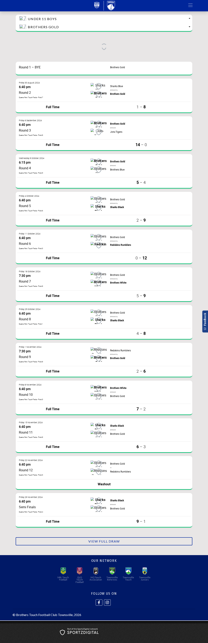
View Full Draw (104, 541)
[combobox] (104, 19)
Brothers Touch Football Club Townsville (44, 615)
